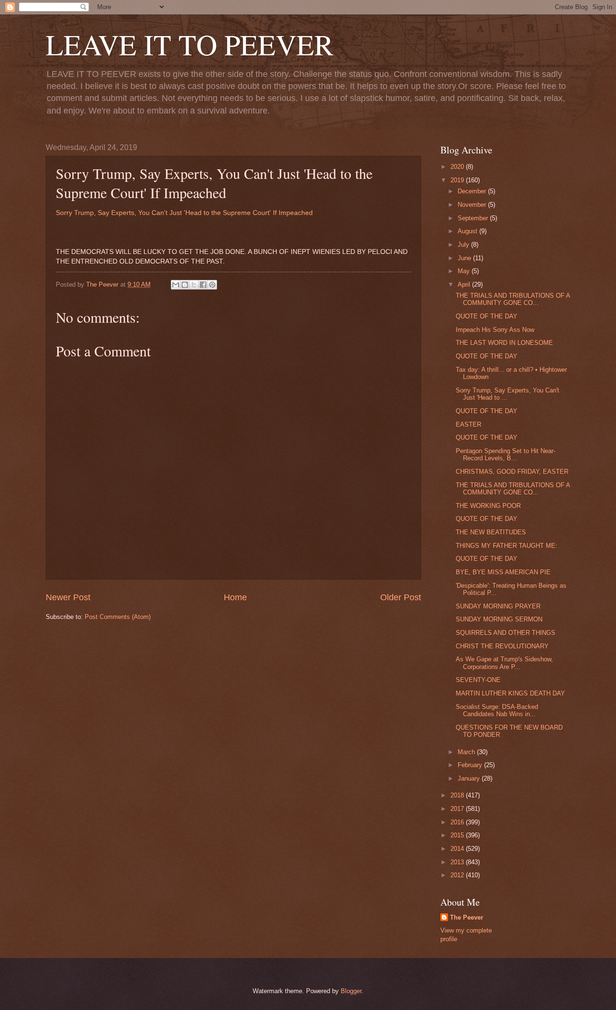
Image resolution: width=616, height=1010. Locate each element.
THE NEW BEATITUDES (491, 532)
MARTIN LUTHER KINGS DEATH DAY (510, 693)
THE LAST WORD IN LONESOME (504, 342)
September (474, 218)
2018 (458, 795)
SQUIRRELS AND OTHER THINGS (505, 632)
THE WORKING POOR (488, 505)
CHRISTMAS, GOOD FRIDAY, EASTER (512, 471)
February (471, 765)
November (473, 204)
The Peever (466, 917)
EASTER (468, 424)
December (473, 191)
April (465, 284)
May (465, 271)
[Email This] (175, 285)
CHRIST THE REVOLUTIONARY (502, 646)
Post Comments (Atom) (118, 616)
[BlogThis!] (185, 285)
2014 (458, 848)
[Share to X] (194, 285)
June (465, 258)
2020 (458, 166)
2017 (458, 808)
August (468, 231)
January (470, 778)
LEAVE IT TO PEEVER (190, 44)
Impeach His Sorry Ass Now (495, 329)
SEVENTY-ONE (478, 679)
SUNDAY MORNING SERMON (499, 619)
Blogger (351, 991)
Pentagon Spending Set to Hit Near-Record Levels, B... (505, 454)
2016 (458, 822)
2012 (458, 875)
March (467, 752)
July (464, 244)
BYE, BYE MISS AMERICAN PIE (503, 572)
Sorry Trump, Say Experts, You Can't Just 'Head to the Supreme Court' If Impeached (184, 212)
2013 (458, 862)
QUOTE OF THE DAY (486, 316)
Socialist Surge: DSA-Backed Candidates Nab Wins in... (497, 710)
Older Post (400, 597)
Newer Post (68, 597)
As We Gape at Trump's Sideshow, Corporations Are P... (504, 663)
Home (235, 597)
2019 (458, 180)
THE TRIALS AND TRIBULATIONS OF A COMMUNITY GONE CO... (513, 299)
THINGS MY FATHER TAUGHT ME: (506, 545)
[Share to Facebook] (203, 285)
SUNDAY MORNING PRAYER (498, 606)
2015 (458, 835)
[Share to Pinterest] (212, 285)
